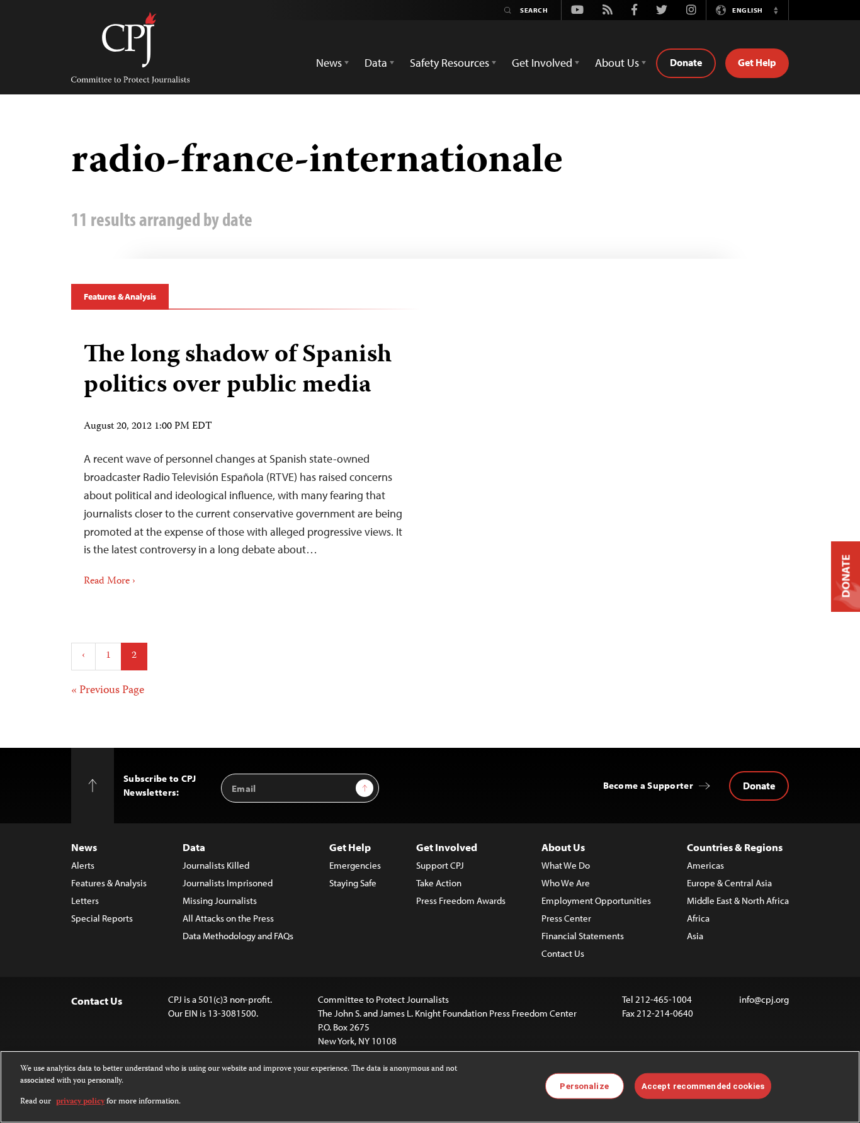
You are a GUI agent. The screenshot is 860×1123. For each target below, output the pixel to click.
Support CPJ (440, 865)
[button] (775, 10)
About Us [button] (617, 62)
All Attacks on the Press (228, 918)
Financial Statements (582, 936)
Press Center (566, 918)
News (84, 847)
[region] (430, 1087)
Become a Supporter (648, 785)
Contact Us (562, 953)
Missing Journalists (220, 900)
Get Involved (446, 847)
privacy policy (80, 1102)
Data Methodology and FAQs (238, 936)
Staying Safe (352, 883)
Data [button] (376, 62)
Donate (686, 62)
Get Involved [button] (542, 62)
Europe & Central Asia (729, 883)
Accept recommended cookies (703, 1085)
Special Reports (102, 918)
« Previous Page (107, 690)
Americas (705, 865)
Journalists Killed (216, 865)
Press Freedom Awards (461, 900)
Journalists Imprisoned (228, 883)
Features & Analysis (120, 296)
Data (194, 847)
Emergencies (355, 865)
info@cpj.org (764, 999)
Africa (698, 918)
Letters (85, 900)
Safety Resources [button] (449, 62)
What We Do (565, 865)
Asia (695, 936)
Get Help (757, 62)
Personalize (584, 1085)
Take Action (438, 883)
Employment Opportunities (596, 900)
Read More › (109, 581)
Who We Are (565, 883)
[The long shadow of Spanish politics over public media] (246, 460)
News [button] (329, 62)
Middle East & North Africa (738, 900)
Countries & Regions (735, 847)
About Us (563, 847)
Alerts (82, 865)
